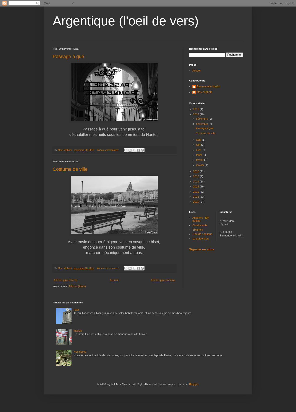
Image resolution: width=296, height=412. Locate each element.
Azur (76, 309)
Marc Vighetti (204, 92)
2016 (196, 171)
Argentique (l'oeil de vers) (126, 21)
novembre (202, 123)
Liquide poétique (202, 234)
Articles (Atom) (77, 286)
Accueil (114, 280)
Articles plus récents (65, 280)
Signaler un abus (201, 249)
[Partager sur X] (134, 150)
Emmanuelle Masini (208, 86)
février (200, 159)
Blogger (193, 384)
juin (198, 144)
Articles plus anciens (163, 280)
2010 (196, 201)
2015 (196, 176)
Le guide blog (200, 238)
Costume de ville (70, 169)
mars (199, 154)
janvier (200, 165)
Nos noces (80, 351)
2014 (196, 181)
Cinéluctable (199, 225)
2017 (196, 114)
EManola (197, 229)
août (199, 139)
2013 (196, 186)
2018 (196, 109)
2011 (196, 196)
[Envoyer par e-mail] (126, 150)
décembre (202, 118)
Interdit (78, 330)
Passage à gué (68, 56)
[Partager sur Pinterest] (142, 150)
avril (199, 149)
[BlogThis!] (130, 150)
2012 (196, 191)
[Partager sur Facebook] (138, 150)
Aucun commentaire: (108, 150)
